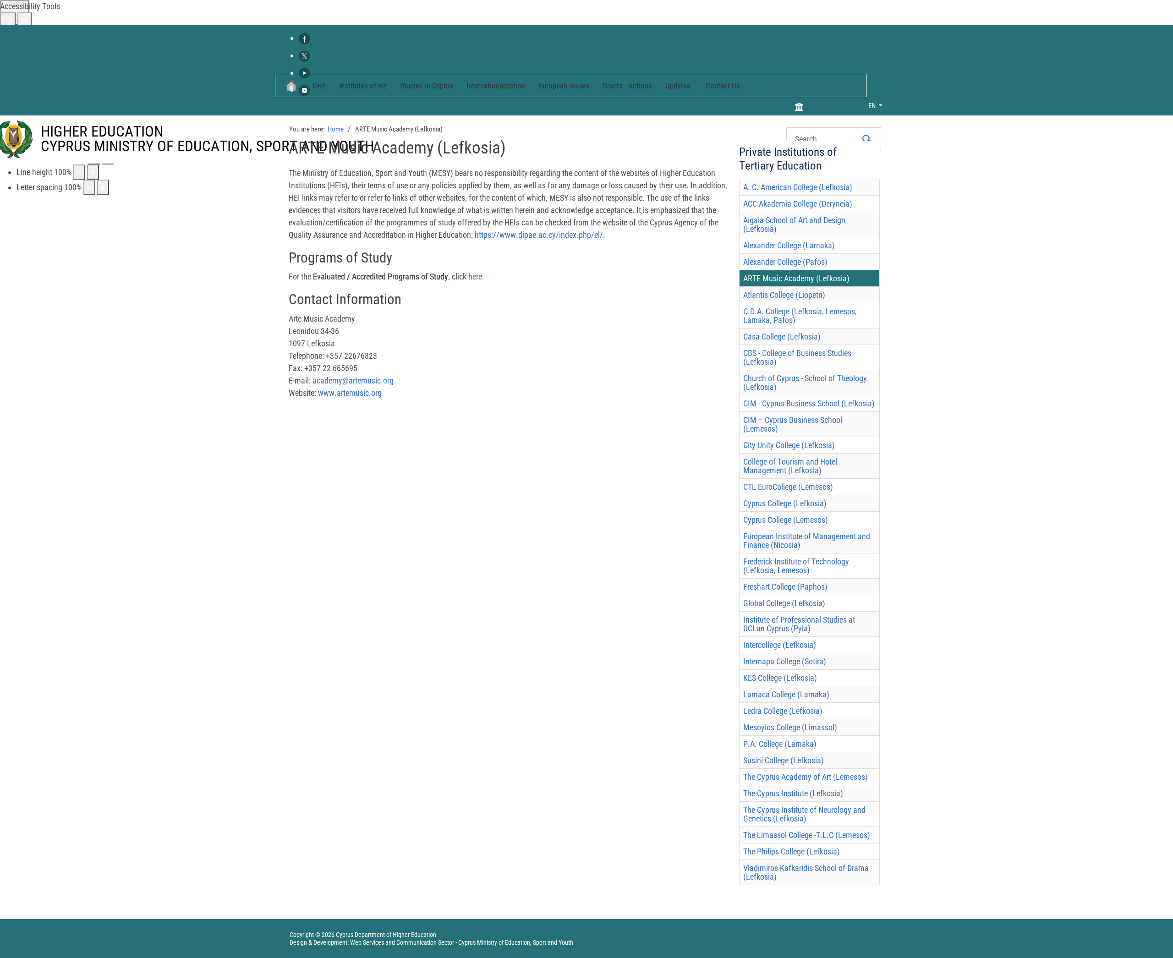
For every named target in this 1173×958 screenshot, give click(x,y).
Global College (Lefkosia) (784, 603)
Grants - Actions (627, 85)
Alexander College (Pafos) (785, 262)
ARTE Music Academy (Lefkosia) (796, 278)
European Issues (564, 85)
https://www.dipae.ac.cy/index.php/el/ (539, 235)
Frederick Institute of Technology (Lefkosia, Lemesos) (796, 566)
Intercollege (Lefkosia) (779, 645)
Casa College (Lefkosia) (782, 336)
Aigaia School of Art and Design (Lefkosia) (794, 224)
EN (872, 106)
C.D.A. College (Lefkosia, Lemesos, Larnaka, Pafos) (800, 316)
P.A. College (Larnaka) (780, 744)
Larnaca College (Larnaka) (786, 694)
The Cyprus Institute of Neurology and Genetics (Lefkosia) (804, 814)
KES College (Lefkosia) (780, 678)
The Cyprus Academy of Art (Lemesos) (805, 777)
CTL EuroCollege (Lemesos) (788, 487)
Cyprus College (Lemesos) (785, 520)
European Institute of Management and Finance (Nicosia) (806, 540)
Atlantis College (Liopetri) (784, 295)
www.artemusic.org (350, 393)
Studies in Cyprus (426, 85)
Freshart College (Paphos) (785, 586)
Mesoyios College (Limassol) (790, 727)
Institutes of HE (363, 85)
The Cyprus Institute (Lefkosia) (793, 793)
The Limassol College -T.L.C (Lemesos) (806, 835)
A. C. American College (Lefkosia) (797, 187)
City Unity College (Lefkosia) (789, 445)
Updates (678, 85)
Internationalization (496, 85)
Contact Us (723, 85)
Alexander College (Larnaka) (789, 245)
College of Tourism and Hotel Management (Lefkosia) (790, 466)
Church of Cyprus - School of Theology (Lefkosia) (805, 382)
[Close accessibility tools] (24, 19)
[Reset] (8, 19)
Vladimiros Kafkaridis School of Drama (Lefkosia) (806, 872)
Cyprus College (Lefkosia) (785, 503)
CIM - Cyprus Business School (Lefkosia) (809, 403)
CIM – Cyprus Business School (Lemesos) (792, 424)
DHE (319, 85)
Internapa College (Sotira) (784, 661)
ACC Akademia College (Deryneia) (797, 203)
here (475, 276)
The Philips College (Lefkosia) (791, 851)
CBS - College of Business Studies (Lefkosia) (797, 357)
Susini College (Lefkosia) (783, 760)
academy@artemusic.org (353, 380)
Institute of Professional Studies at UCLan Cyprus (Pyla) (799, 624)
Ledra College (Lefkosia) (782, 711)
